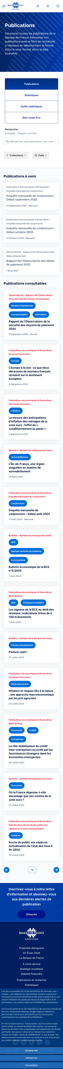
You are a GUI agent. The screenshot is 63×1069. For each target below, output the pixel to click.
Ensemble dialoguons (31, 948)
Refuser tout (31, 1058)
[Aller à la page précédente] (6, 870)
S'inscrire (31, 914)
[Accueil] (31, 934)
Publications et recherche (31, 980)
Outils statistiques (31, 106)
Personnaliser (31, 1065)
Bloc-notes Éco (31, 117)
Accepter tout (31, 1050)
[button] (58, 6)
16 (33, 869)
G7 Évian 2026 (31, 952)
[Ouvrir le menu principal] (4, 6)
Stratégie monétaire (31, 968)
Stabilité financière (31, 973)
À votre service (31, 964)
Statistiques (31, 95)
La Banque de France (31, 957)
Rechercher (11, 129)
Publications (31, 83)
